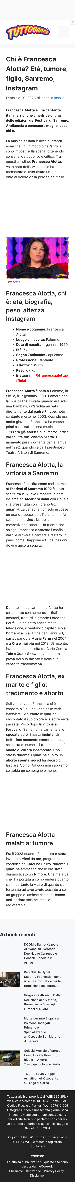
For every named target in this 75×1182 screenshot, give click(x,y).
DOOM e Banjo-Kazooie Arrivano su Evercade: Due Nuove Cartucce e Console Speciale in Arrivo (41, 953)
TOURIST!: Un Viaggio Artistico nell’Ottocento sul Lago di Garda (41, 1078)
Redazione (33, 1171)
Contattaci (37, 1146)
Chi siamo (16, 1171)
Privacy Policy (54, 1171)
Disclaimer (37, 1175)
